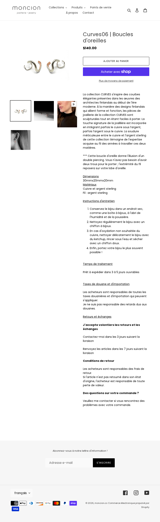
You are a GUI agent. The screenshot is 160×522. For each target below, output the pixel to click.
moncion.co (101, 503)
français (20, 493)
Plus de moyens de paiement (116, 80)
